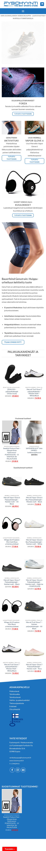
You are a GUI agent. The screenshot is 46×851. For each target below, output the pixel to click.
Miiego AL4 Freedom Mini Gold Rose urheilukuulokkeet (11, 542)
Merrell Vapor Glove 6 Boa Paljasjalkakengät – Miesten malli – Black (34, 500)
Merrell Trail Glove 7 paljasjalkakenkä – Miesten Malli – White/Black (34, 392)
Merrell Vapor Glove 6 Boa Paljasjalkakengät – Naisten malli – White (34, 542)
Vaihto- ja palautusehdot (19, 700)
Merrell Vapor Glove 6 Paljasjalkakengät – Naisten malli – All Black (12, 501)
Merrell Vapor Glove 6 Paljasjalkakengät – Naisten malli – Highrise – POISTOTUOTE (34, 583)
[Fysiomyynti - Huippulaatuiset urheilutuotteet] (21, 4)
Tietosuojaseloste (16, 703)
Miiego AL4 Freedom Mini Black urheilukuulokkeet (11, 624)
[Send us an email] (23, 770)
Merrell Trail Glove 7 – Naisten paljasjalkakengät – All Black (34, 625)
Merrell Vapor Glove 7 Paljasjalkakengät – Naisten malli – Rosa (34, 667)
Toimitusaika (14, 694)
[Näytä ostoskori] (42, 4)
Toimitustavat (15, 697)
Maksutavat (14, 691)
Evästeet (13, 706)
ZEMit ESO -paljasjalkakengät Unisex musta (12, 391)
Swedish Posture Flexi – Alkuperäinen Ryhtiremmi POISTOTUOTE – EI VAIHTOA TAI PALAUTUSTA (12, 453)
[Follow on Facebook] (12, 770)
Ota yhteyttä (14, 709)
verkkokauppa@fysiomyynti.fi (20, 758)
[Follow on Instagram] (17, 770)
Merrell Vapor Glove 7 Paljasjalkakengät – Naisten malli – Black (12, 582)
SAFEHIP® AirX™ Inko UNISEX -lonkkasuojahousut (34, 450)
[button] (23, 11)
